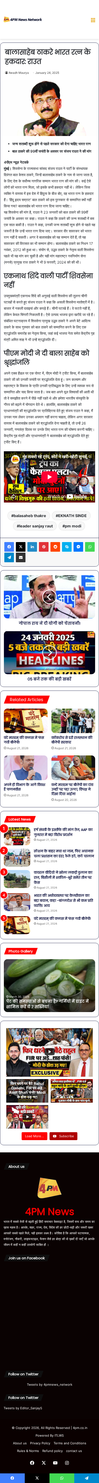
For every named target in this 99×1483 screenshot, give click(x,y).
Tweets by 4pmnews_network (49, 1384)
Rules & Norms (28, 1451)
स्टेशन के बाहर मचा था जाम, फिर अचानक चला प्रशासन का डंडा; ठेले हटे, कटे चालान (64, 854)
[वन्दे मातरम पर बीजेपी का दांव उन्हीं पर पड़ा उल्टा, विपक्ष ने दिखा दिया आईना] (73, 767)
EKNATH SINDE (72, 515)
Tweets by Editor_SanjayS (23, 1408)
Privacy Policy (40, 1443)
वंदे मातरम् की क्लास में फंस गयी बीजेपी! (24, 740)
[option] (49, 985)
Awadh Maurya (19, 72)
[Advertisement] (64, 20)
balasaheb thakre (30, 515)
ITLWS (59, 1435)
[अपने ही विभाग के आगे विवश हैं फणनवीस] (26, 767)
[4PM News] (23, 19)
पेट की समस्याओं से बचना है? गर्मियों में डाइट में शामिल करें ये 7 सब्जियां (47, 1004)
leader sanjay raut (36, 526)
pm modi (73, 526)
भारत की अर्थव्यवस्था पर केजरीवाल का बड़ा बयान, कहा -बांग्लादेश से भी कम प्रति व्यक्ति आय (63, 900)
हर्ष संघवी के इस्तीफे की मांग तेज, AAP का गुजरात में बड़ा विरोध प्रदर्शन (63, 832)
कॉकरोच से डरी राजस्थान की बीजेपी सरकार (71, 740)
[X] (20, 547)
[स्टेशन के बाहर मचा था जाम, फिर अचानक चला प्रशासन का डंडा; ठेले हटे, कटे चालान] (17, 858)
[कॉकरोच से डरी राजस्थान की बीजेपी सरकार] (73, 721)
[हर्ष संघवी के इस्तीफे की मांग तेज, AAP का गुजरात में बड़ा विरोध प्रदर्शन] (17, 836)
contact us (74, 1451)
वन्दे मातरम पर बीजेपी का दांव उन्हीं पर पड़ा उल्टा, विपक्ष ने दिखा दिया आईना (72, 789)
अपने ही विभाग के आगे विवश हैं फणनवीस (24, 787)
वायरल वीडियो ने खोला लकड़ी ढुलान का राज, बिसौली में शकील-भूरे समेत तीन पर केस (63, 877)
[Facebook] (9, 547)
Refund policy (52, 1451)
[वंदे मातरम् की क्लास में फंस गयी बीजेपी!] (26, 721)
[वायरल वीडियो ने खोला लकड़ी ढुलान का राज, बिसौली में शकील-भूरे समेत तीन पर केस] (17, 879)
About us (20, 1443)
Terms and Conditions (70, 1443)
